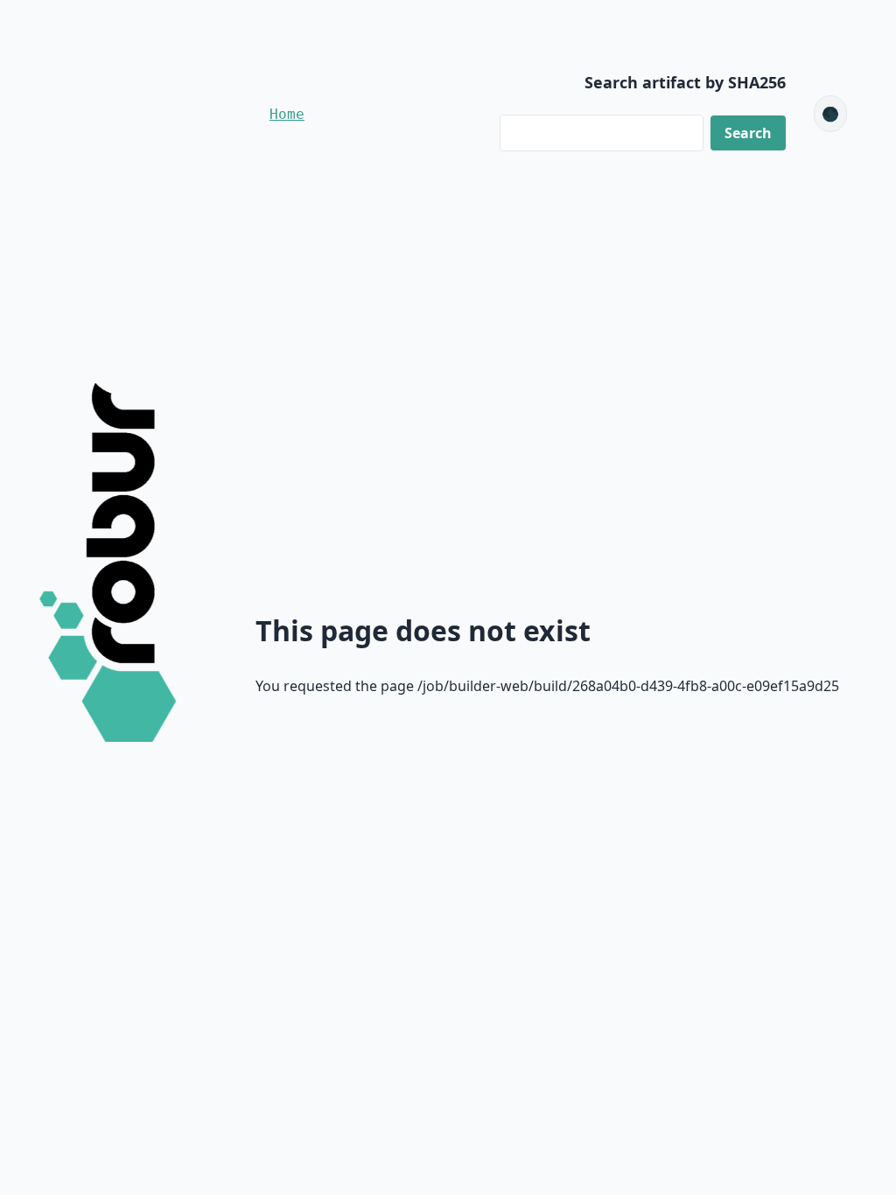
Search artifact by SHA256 (685, 82)
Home (287, 114)
